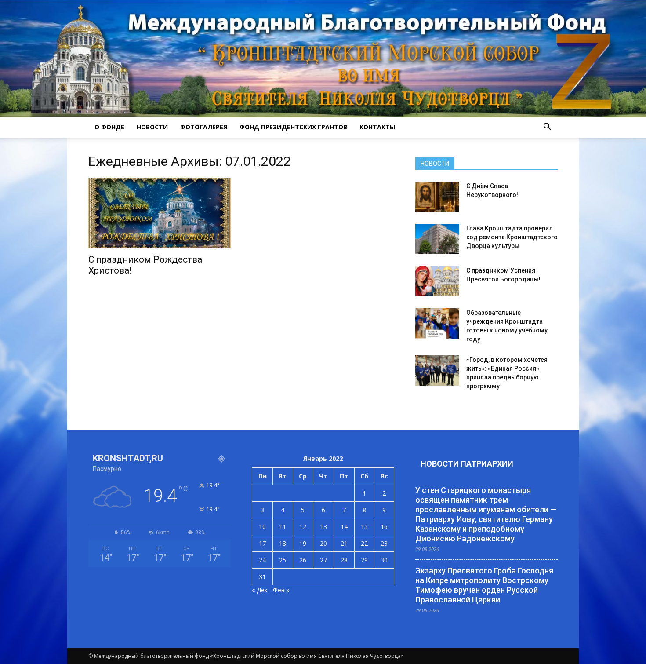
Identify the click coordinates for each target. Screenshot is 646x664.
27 (323, 560)
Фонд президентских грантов (293, 127)
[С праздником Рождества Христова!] (159, 213)
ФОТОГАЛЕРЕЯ (203, 127)
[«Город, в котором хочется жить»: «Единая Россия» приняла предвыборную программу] (437, 370)
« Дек (260, 590)
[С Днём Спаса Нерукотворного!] (437, 197)
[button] (547, 127)
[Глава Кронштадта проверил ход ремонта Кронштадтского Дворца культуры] (437, 239)
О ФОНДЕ (109, 127)
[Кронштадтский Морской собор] (323, 58)
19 (302, 543)
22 (364, 543)
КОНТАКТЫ (377, 127)
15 (364, 526)
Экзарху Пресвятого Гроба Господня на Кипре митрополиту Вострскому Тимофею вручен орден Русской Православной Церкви (484, 585)
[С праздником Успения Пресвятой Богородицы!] (437, 281)
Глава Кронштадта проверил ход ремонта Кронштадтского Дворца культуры (512, 237)
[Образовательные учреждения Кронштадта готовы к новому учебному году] (437, 323)
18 (282, 543)
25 (282, 560)
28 (344, 560)
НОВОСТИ (152, 127)
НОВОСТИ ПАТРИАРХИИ (467, 463)
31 (262, 577)
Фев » (281, 590)
